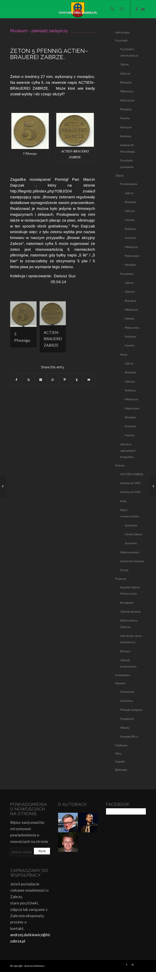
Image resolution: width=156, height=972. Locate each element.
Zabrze (124, 64)
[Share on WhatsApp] (52, 379)
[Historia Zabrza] (78, 9)
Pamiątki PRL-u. (129, 736)
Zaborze (125, 73)
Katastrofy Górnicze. (132, 561)
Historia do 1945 (130, 483)
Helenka (129, 318)
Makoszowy (127, 100)
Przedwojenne (128, 184)
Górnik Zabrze (133, 534)
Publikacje (121, 745)
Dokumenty (127, 691)
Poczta (124, 570)
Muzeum (120, 683)
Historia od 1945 (130, 492)
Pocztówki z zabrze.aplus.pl (129, 52)
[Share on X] (41, 379)
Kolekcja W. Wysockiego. (127, 148)
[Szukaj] (111, 9)
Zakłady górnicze (130, 611)
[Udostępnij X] (28, 379)
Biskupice (125, 82)
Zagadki (120, 761)
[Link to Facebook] (137, 9)
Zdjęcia (119, 175)
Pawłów (125, 118)
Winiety (124, 727)
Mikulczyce (126, 91)
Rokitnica (125, 136)
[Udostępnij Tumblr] (77, 379)
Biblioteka (121, 769)
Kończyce (125, 127)
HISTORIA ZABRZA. (132, 474)
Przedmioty (127, 718)
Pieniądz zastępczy (131, 709)
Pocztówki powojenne (126, 163)
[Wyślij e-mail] (89, 379)
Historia (120, 465)
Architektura (122, 675)
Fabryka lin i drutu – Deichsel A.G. (132, 639)
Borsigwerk (127, 602)
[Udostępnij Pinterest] (64, 379)
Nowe (123, 354)
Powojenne (126, 273)
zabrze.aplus (122, 32)
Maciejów (126, 109)
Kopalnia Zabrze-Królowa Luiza (130, 590)
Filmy (118, 753)
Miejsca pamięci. (130, 552)
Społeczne (131, 525)
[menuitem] (111, 9)
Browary (125, 651)
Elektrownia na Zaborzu (129, 623)
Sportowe (131, 543)
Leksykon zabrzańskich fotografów (127, 451)
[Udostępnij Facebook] (16, 379)
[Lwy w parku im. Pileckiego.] (3, 486)
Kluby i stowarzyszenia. (129, 513)
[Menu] (121, 9)
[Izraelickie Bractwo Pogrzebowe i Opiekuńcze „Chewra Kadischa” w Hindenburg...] (153, 486)
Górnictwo (126, 700)
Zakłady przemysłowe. (128, 663)
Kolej (123, 501)
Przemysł (120, 578)
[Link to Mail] (143, 9)
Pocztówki (121, 40)
